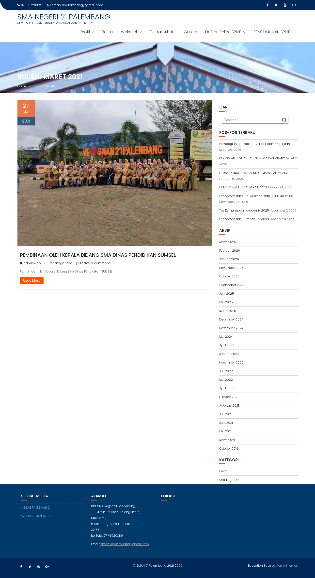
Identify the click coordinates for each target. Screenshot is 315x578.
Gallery (190, 32)
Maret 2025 (227, 311)
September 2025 (232, 285)
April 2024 (227, 345)
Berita (107, 32)
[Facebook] (267, 5)
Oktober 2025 (229, 276)
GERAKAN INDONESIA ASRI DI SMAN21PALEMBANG (253, 173)
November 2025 (231, 268)
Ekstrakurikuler (163, 32)
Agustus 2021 (229, 405)
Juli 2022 (226, 371)
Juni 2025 (226, 293)
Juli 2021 (225, 414)
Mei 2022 (226, 380)
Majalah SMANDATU (35, 516)
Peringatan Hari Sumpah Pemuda (244, 219)
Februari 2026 (229, 250)
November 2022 (231, 362)
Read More (32, 280)
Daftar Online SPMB (223, 32)
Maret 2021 (227, 440)
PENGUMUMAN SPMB (271, 32)
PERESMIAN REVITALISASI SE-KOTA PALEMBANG (252, 158)
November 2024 (231, 328)
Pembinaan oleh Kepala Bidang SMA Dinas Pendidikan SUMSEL (98, 255)
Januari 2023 (229, 354)
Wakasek (129, 32)
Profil (85, 32)
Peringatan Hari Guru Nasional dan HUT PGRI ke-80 (256, 196)
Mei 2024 (226, 337)
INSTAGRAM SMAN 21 (35, 507)
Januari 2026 (229, 259)
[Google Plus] (294, 5)
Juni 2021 (226, 423)
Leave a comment (95, 263)
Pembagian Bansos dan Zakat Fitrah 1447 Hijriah (254, 144)
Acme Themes (287, 565)
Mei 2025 (226, 302)
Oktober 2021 (228, 397)
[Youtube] (285, 5)
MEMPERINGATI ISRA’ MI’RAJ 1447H (243, 187)
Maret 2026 (227, 242)
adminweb (32, 263)
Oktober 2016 (228, 448)
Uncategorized (60, 263)
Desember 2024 (231, 319)
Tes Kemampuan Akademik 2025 (244, 210)
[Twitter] (276, 5)
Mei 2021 (225, 431)
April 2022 (227, 388)
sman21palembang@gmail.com (77, 5)
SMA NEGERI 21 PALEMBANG (63, 17)
